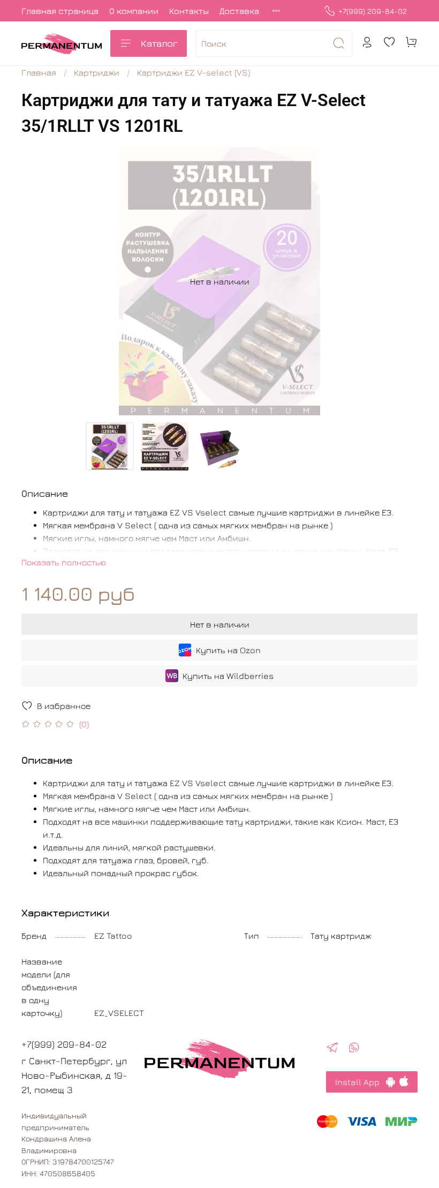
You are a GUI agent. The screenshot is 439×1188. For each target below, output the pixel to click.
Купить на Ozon (228, 650)
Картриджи (96, 72)
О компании (133, 11)
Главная (38, 72)
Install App (360, 1082)
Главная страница (60, 11)
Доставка (239, 11)
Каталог (159, 43)
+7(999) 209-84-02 (372, 11)
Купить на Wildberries (228, 676)
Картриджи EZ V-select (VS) (193, 72)
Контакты (189, 11)
